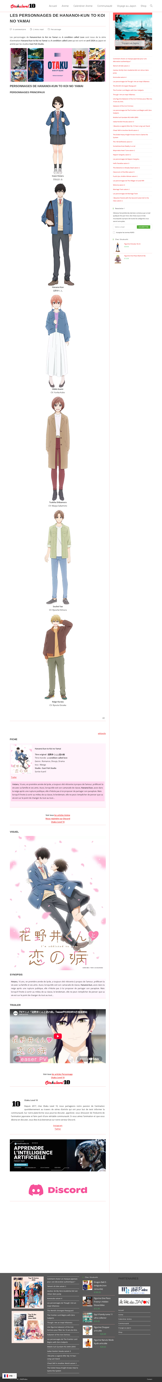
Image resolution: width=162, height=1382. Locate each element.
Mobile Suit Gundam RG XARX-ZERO (125, 117)
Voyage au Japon (124, 1328)
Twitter (58, 1129)
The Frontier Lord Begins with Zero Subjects (128, 90)
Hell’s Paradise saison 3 (121, 163)
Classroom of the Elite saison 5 (123, 172)
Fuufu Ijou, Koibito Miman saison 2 (125, 176)
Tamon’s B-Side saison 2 (121, 66)
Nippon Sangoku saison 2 (122, 155)
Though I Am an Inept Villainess (124, 94)
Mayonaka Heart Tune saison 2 (124, 150)
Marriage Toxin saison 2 (121, 189)
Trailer (14, 777)
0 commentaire (19, 29)
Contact (149, 1379)
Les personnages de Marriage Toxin (125, 194)
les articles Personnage (62, 1074)
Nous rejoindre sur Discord (58, 818)
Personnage (56, 29)
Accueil (121, 1310)
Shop (120, 1332)
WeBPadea (23, 1379)
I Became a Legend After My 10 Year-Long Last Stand (131, 126)
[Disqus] (58, 1241)
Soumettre (143, 227)
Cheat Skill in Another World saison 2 (126, 130)
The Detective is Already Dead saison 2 (126, 168)
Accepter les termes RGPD (125, 232)
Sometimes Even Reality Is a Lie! (124, 146)
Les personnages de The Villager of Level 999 (128, 181)
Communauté (123, 1323)
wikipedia (102, 733)
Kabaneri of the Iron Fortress (123, 106)
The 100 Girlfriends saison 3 (122, 142)
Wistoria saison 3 (119, 185)
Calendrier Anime (125, 1319)
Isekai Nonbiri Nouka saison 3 (123, 122)
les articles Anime (62, 815)
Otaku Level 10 (58, 822)
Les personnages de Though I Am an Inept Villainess (131, 81)
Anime (120, 1315)
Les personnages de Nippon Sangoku (126, 159)
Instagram (57, 1125)
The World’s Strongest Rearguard (124, 86)
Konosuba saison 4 (119, 77)
